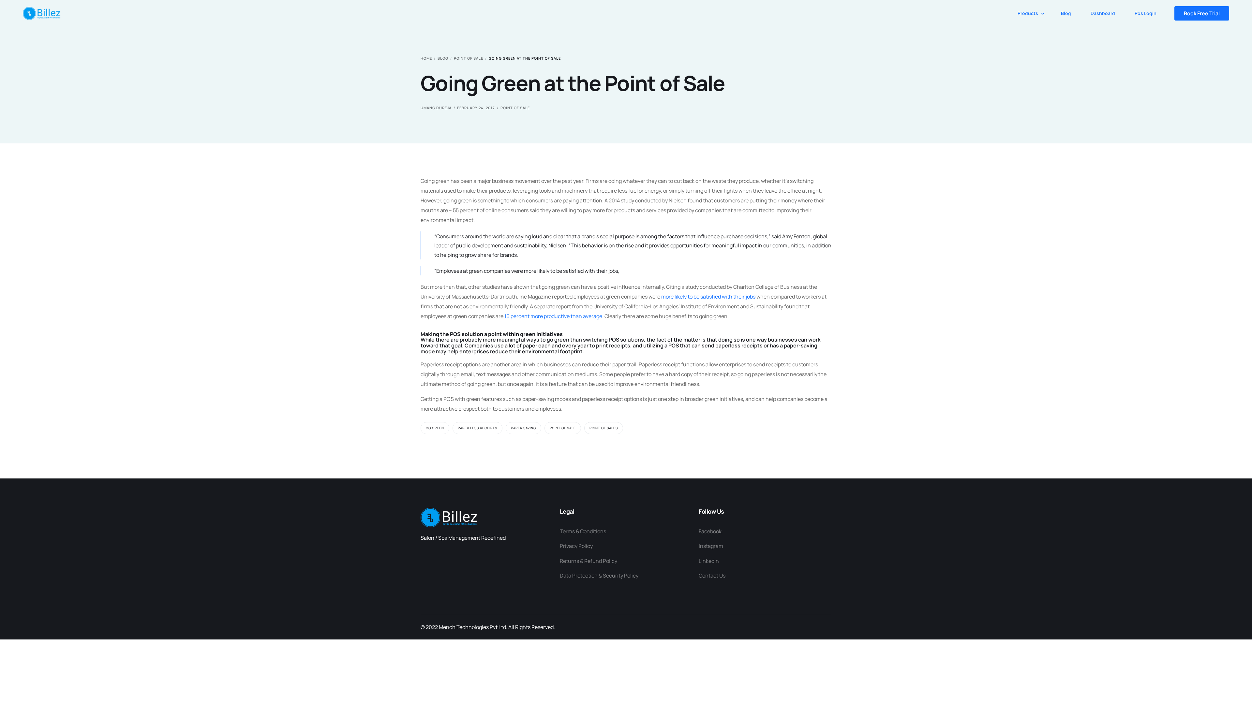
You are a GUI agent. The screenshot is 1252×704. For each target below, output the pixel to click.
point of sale (515, 107)
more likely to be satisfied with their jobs (708, 296)
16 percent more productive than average (553, 316)
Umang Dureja (436, 107)
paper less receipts (477, 428)
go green (435, 428)
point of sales (603, 428)
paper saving (523, 428)
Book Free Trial (1202, 13)
